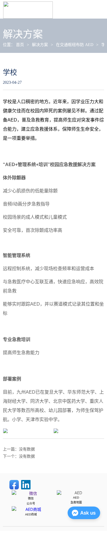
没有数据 (27, 449)
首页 (20, 45)
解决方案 (40, 45)
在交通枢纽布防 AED (74, 45)
